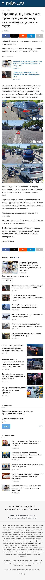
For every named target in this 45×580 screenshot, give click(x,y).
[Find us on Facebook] (19, 574)
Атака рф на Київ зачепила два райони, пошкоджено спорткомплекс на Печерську (27, 325)
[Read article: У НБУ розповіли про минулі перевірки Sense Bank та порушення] (6, 467)
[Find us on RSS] (24, 574)
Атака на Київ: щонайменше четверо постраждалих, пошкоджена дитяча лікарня (13, 348)
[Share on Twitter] (14, 36)
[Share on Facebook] (6, 36)
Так (4, 422)
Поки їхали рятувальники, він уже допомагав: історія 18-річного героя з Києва (27, 296)
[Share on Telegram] (31, 36)
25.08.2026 (6, 395)
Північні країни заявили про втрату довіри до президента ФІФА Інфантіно (13, 376)
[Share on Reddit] (23, 36)
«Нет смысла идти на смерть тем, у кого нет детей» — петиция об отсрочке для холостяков (27, 476)
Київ (8, 10)
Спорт (30, 374)
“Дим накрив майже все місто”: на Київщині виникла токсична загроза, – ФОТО (26, 74)
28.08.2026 (17, 68)
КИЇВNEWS (15, 3)
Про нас (11, 506)
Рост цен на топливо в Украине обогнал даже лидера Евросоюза (14, 390)
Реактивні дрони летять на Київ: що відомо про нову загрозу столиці (27, 315)
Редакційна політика (12, 509)
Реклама (24, 509)
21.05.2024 (5, 31)
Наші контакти (34, 509)
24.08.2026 (6, 381)
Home (3, 10)
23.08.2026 (6, 369)
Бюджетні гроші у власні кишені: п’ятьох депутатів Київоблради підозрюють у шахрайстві (27, 63)
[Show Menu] (3, 3)
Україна (31, 360)
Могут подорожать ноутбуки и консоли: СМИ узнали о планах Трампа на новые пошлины (26, 443)
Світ (29, 388)
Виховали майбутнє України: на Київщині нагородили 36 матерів (26, 335)
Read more (8, 280)
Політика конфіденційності (25, 506)
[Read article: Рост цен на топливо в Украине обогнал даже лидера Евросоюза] (35, 392)
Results (39, 426)
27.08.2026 (17, 79)
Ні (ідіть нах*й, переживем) (13, 419)
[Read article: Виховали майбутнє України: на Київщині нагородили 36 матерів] (6, 336)
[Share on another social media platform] (39, 36)
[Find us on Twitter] (22, 574)
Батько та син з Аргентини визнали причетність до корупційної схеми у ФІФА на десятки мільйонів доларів (27, 455)
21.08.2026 (6, 353)
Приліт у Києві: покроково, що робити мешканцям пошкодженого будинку (25, 306)
